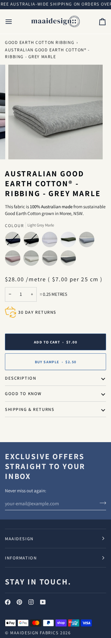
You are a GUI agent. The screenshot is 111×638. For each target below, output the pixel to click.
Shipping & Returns (29, 409)
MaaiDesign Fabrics (35, 633)
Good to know (23, 393)
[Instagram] (31, 602)
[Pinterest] (19, 602)
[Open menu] (14, 21)
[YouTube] (43, 602)
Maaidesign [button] (19, 538)
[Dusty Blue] (88, 241)
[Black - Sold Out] (32, 241)
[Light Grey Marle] (51, 259)
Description (20, 378)
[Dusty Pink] (14, 259)
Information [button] (21, 558)
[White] (51, 241)
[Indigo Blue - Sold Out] (14, 241)
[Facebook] (7, 602)
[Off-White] (32, 259)
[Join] (101, 503)
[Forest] (69, 241)
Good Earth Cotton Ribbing (39, 42)
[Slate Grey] (68, 259)
